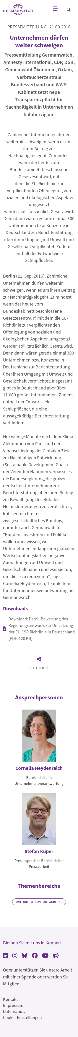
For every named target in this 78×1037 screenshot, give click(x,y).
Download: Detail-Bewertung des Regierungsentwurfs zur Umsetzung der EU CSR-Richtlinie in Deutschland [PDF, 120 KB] (41, 628)
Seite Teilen (39, 668)
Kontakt (10, 999)
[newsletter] (56, 956)
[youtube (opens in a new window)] (45, 956)
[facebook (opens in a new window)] (35, 956)
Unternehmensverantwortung (39, 902)
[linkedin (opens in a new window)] (5, 956)
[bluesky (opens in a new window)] (25, 956)
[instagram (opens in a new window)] (14, 956)
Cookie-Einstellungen (22, 1017)
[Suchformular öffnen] (68, 9)
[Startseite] (18, 9)
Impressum (13, 1005)
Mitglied (11, 984)
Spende (28, 977)
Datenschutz (14, 1011)
